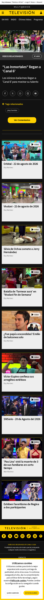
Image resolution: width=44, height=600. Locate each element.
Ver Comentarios (22, 120)
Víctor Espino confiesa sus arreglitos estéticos (19, 378)
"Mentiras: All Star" (17, 2)
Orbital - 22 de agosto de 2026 (21, 164)
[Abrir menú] (3, 13)
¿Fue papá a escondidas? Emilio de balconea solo (22, 335)
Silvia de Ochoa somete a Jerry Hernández (21, 250)
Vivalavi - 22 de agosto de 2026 (21, 206)
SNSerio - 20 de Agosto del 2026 (22, 419)
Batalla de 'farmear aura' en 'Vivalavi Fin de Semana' (20, 293)
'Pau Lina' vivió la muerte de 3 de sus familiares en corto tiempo (21, 465)
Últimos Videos (25, 19)
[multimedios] (22, 7)
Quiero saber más (13, 593)
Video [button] (24, 41)
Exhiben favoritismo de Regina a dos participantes (21, 505)
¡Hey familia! (12, 110)
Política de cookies (18, 580)
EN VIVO (5, 19)
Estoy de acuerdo (31, 593)
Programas (38, 19)
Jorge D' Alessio (30, 2)
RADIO (13, 19)
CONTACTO (22, 557)
